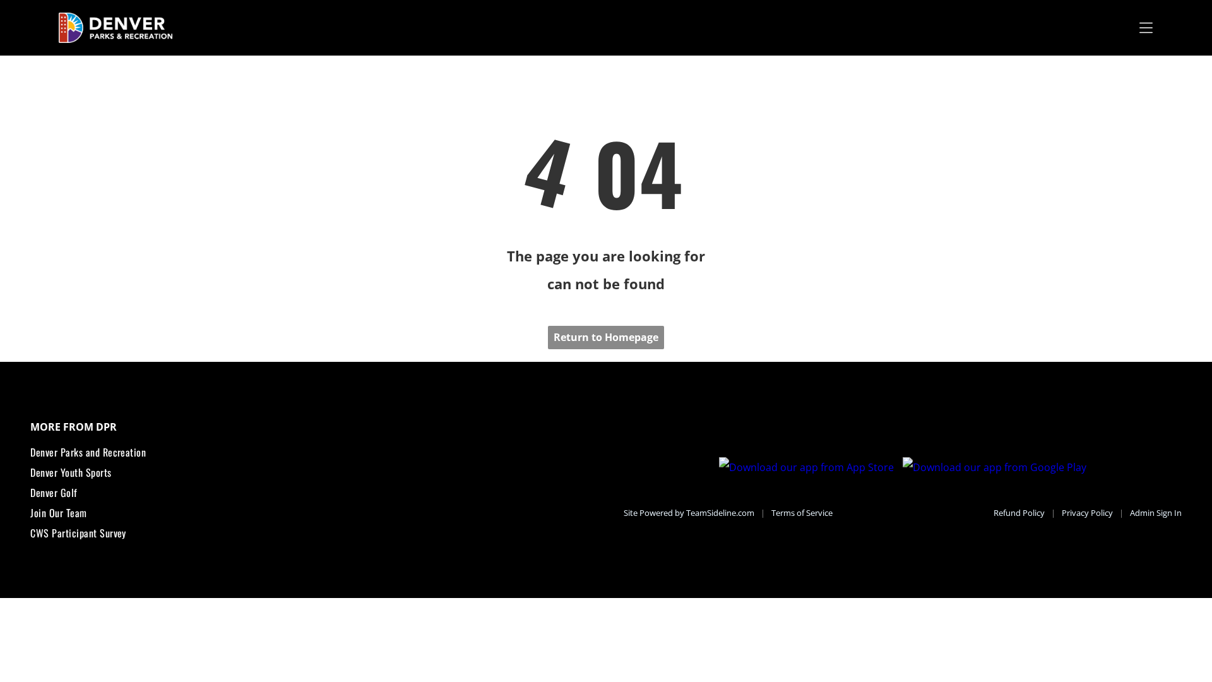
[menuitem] (309, 452)
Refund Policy (1019, 512)
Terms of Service (802, 512)
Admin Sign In (1156, 512)
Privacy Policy (1087, 512)
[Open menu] (1146, 28)
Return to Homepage (606, 337)
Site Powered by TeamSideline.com (689, 512)
